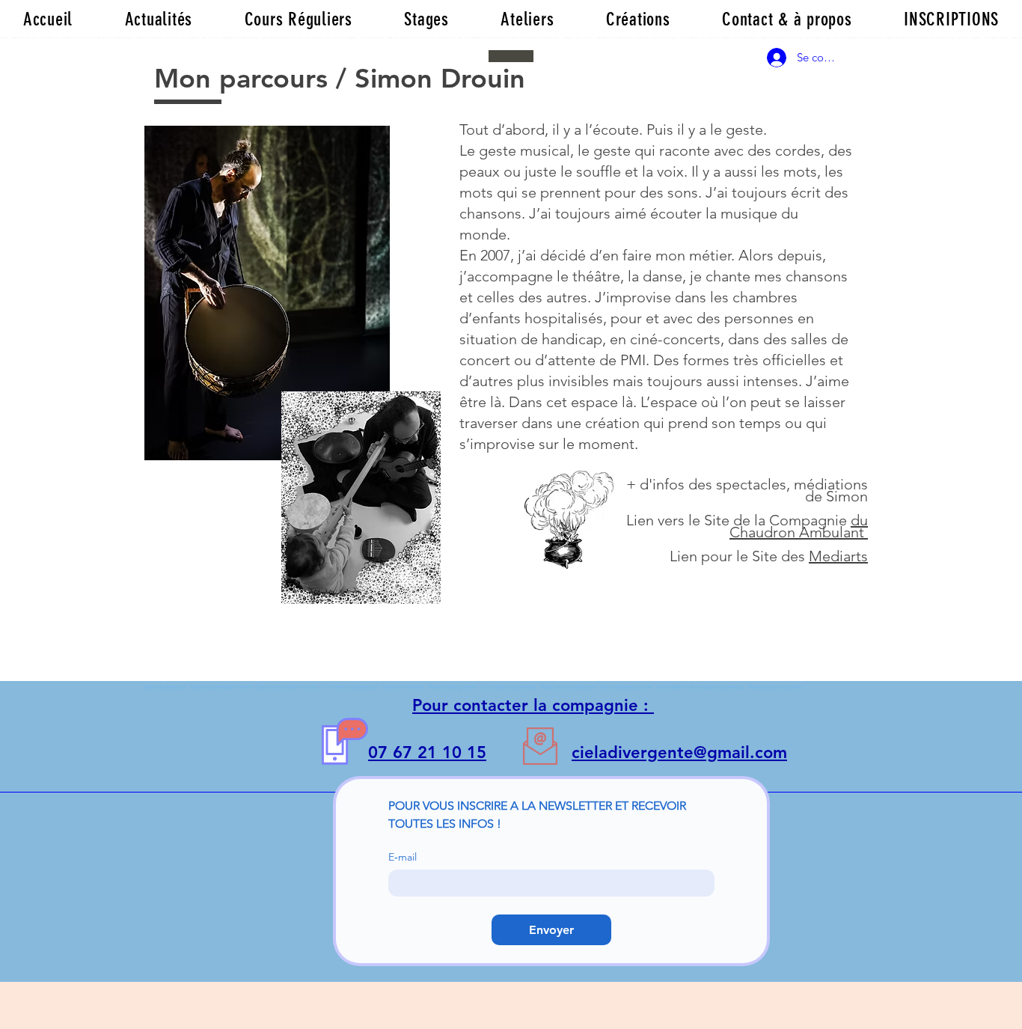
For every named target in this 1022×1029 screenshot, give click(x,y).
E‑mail (402, 857)
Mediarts (838, 556)
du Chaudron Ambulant (798, 526)
